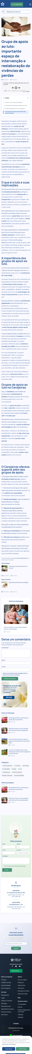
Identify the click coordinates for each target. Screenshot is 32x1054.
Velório (20, 977)
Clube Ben (20, 1017)
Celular (18, 844)
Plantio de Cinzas (6, 1006)
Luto (20, 769)
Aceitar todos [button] (22, 1049)
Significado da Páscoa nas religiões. (19, 582)
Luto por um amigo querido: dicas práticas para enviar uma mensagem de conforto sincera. (19, 751)
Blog (19, 997)
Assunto (19, 850)
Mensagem (5, 856)
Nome (3, 660)
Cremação (26, 765)
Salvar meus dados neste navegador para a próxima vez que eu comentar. (15, 674)
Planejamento (6, 772)
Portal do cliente (22, 1001)
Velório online (21, 985)
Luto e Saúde (18, 218)
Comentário (5, 647)
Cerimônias (4, 1014)
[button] (28, 98)
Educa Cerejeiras (5, 988)
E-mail (3, 667)
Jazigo (14, 769)
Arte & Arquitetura (7, 765)
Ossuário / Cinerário (6, 1000)
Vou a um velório (22, 980)
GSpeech (28, 91)
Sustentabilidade (20, 775)
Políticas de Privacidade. (20, 866)
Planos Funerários (6, 1012)
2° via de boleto (22, 1004)
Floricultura (21, 988)
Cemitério (18, 765)
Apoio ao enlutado (23, 994)
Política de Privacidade (9, 1044)
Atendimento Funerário (7, 1009)
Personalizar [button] (8, 1049)
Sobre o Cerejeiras (7, 775)
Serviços (3, 992)
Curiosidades (6, 769)
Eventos (20, 1007)
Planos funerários (17, 772)
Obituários (21, 982)
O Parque (3, 980)
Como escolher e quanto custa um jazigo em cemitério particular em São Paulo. (19, 741)
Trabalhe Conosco (6, 982)
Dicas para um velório (23, 991)
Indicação (20, 1014)
